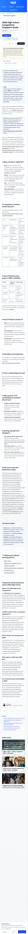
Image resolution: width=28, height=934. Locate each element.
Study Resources (13, 10)
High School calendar (9, 565)
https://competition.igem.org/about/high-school (14, 718)
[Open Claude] (12, 43)
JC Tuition (11, 6)
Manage (5, 931)
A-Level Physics (15, 511)
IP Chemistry (7, 509)
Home (3, 13)
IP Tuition (4, 6)
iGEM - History (7, 561)
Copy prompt (21, 43)
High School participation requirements (14, 568)
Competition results (9, 570)
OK (22, 931)
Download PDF (6, 35)
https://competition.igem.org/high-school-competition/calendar (13, 723)
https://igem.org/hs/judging (10, 729)
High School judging (9, 572)
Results (13, 186)
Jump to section (7, 61)
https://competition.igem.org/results (11, 363)
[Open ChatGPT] (9, 43)
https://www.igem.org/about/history (11, 726)
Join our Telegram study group (10, 38)
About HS (13, 173)
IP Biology (20, 508)
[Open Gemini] (15, 43)
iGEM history (12, 180)
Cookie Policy (8, 928)
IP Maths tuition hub (17, 110)
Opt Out (13, 931)
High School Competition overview (12, 563)
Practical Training (20, 6)
